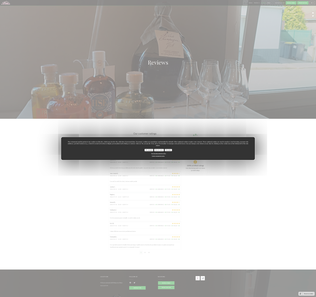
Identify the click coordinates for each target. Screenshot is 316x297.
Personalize (168, 150)
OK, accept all (148, 150)
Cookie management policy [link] (158, 156)
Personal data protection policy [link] (158, 153)
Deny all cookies (159, 150)
